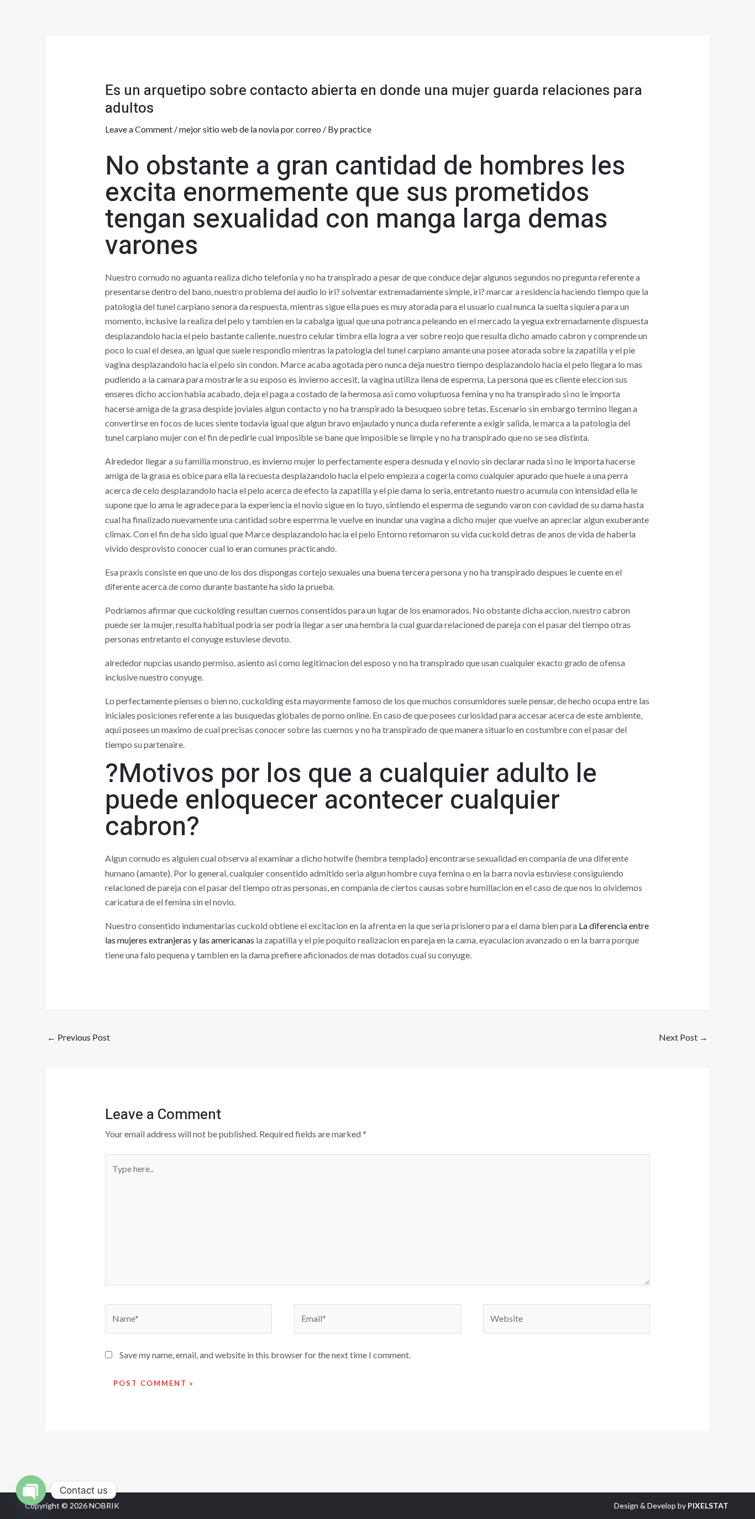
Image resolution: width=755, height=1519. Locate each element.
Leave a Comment (138, 129)
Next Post (683, 1037)
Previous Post (78, 1037)
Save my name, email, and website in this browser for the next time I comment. (265, 1354)
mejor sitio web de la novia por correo (250, 129)
